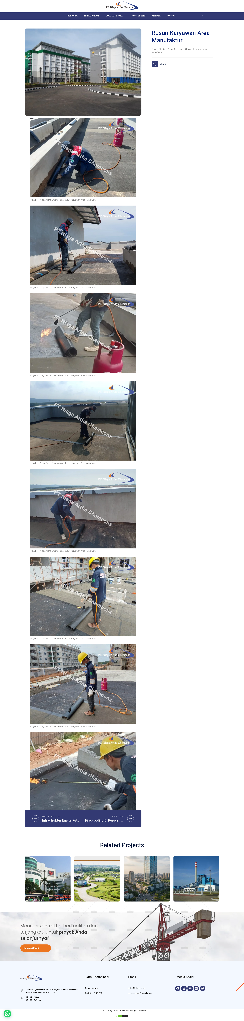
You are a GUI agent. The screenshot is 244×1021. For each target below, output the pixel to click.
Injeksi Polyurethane (192, 877)
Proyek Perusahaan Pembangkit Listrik (192, 891)
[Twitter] (202, 988)
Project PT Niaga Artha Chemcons (44, 880)
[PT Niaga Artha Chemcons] (122, 5)
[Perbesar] (133, 121)
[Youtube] (190, 988)
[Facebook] (177, 988)
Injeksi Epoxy (39, 873)
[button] (7, 1013)
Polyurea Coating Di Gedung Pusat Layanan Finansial (145, 889)
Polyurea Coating (140, 876)
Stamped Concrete (91, 881)
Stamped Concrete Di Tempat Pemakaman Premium (94, 889)
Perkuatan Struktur (43, 876)
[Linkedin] (196, 988)
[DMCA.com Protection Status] (122, 1016)
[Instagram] (184, 988)
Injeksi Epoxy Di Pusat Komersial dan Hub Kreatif (46, 889)
